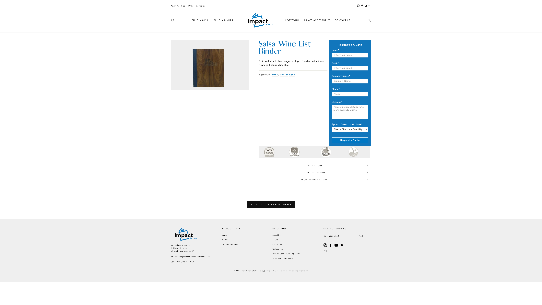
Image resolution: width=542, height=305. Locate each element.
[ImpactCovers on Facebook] (330, 245)
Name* (335, 50)
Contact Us (200, 5)
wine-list (284, 74)
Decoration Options (314, 179)
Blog (183, 5)
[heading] (350, 45)
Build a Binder (223, 20)
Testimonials (278, 249)
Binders (225, 239)
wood (292, 74)
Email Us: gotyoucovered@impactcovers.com (190, 256)
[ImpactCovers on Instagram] (325, 245)
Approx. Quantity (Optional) (347, 124)
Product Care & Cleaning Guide (286, 253)
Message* (337, 102)
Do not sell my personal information (294, 271)
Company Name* (341, 76)
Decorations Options (230, 244)
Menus (224, 235)
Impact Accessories (317, 20)
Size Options (314, 166)
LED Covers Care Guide (283, 258)
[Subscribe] (361, 236)
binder (275, 74)
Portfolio (292, 20)
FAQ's (190, 5)
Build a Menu (200, 20)
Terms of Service (271, 271)
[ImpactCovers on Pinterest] (341, 245)
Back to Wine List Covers (273, 204)
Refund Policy (258, 271)
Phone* (336, 89)
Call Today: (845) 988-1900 (182, 261)
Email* (335, 63)
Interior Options (314, 172)
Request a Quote (350, 140)
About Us (175, 5)
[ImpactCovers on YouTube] (336, 245)
